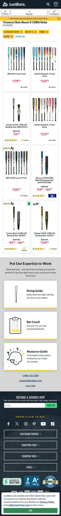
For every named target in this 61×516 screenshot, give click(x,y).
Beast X (29, 32)
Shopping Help (29, 444)
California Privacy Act (19, 505)
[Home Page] (14, 4)
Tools (29, 467)
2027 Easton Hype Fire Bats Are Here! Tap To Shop (29, 18)
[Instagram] (26, 424)
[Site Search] (48, 4)
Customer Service (29, 433)
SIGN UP (51, 405)
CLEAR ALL (20, 36)
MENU (57, 5)
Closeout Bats (11, 32)
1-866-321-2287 (30, 375)
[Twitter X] (17, 424)
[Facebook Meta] (8, 424)
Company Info (29, 456)
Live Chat (30, 385)
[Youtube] (43, 424)
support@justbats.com (30, 380)
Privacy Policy (47, 501)
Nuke (7, 36)
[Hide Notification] (58, 19)
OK (30, 510)
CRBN (42, 32)
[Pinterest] (34, 424)
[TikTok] (52, 424)
